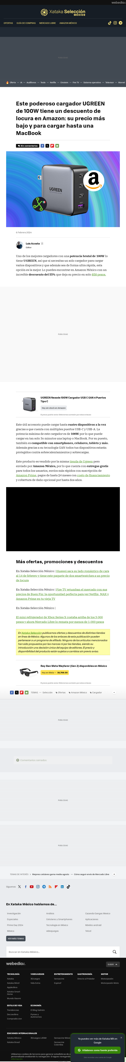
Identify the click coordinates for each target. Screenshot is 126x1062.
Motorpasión (107, 978)
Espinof (57, 982)
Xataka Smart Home (13, 992)
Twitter (47, 146)
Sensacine (59, 978)
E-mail (57, 146)
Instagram (115, 23)
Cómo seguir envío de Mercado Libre (91, 874)
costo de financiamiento (93, 475)
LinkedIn (62, 886)
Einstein (64, 82)
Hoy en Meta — (55, 672)
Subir (111, 964)
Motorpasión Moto (110, 982)
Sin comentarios (29, 145)
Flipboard (52, 146)
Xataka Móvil (13, 982)
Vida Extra (35, 982)
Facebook (42, 146)
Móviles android (93, 925)
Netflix (53, 82)
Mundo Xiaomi (14, 998)
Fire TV (76, 82)
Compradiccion (14, 1018)
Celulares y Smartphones (59, 919)
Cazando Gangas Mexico (97, 913)
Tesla (43, 82)
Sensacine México (63, 1037)
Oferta (13, 82)
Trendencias (13, 1009)
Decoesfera (12, 1014)
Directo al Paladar (86, 978)
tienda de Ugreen (81, 461)
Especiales (12, 919)
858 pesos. (99, 274)
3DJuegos (35, 978)
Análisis (50, 913)
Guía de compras (26, 22)
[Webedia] (119, 2)
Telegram (120, 23)
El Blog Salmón (38, 1009)
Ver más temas (16, 938)
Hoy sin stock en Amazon (54, 407)
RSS (50, 886)
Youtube (31, 886)
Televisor (109, 82)
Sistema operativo (92, 82)
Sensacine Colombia (59, 1043)
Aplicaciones (91, 919)
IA (21, 82)
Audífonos (31, 82)
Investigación (14, 913)
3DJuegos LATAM (39, 1037)
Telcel (88, 930)
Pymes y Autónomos (36, 1015)
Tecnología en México (57, 925)
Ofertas (8, 22)
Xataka (10, 978)
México (10, 930)
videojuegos (52, 930)
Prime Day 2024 (15, 925)
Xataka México (14, 1037)
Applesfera (12, 987)
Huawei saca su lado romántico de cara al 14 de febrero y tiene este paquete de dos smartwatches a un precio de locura (63, 575)
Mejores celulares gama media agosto (51, 874)
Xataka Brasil (13, 1042)
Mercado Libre (47, 22)
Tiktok (110, 23)
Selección (63, 12)
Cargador (97, 692)
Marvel (121, 82)
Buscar (114, 952)
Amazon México (68, 22)
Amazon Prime (26, 475)
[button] (34, 243)
